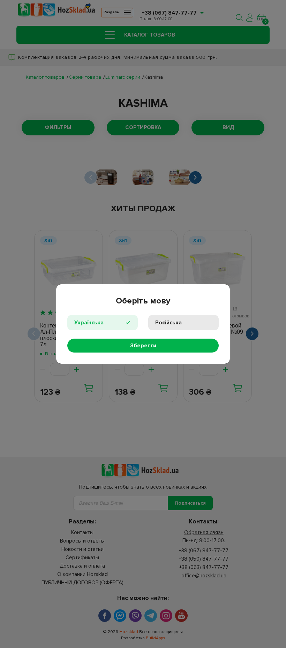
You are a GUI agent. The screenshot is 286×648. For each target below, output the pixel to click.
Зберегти (143, 345)
